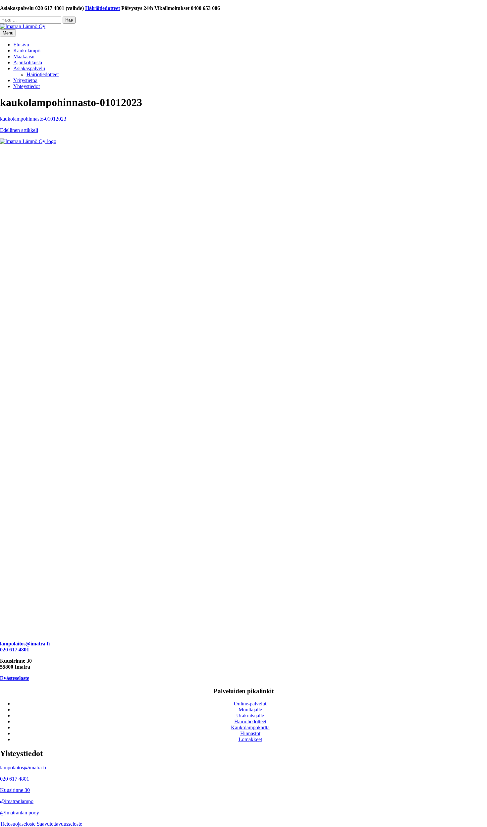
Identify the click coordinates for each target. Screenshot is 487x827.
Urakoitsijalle (250, 715)
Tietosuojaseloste (17, 824)
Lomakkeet (250, 739)
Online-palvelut (250, 703)
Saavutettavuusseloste (59, 824)
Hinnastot (250, 733)
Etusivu (21, 44)
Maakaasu (23, 56)
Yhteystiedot (26, 86)
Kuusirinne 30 (15, 790)
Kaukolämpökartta (250, 727)
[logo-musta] (243, 141)
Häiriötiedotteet (102, 8)
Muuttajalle (250, 709)
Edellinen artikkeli (19, 130)
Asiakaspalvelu (29, 68)
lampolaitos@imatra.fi (25, 643)
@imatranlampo (16, 801)
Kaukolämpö (26, 50)
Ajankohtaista (27, 62)
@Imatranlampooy (19, 812)
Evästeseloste (14, 678)
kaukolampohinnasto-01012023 (33, 119)
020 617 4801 (14, 649)
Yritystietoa (25, 80)
